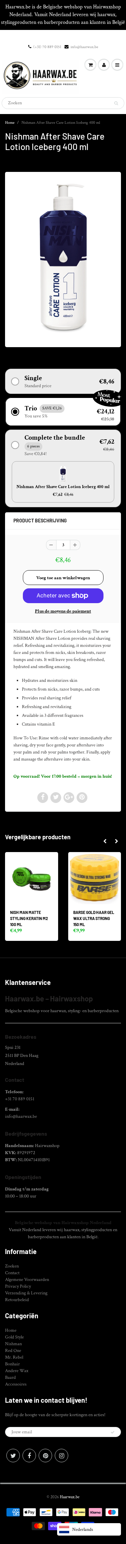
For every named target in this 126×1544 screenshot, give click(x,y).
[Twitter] (13, 1455)
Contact (12, 1273)
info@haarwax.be (84, 46)
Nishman (13, 1344)
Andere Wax (16, 1371)
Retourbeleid (17, 1300)
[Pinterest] (45, 1455)
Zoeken (12, 1266)
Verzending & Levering (26, 1293)
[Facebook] (29, 1455)
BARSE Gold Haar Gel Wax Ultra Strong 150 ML (93, 918)
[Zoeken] (116, 103)
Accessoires (16, 1384)
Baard (10, 1377)
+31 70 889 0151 (19, 1099)
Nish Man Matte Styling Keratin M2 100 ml (29, 918)
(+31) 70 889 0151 (47, 46)
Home (9, 122)
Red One (13, 1351)
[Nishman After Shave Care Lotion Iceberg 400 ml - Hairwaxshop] (63, 259)
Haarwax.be (69, 1497)
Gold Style (14, 1337)
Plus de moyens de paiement (63, 611)
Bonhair (12, 1364)
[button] (63, 381)
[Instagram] (61, 1455)
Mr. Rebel (14, 1357)
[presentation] (104, 841)
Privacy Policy (18, 1286)
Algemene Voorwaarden (27, 1280)
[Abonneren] (112, 1432)
